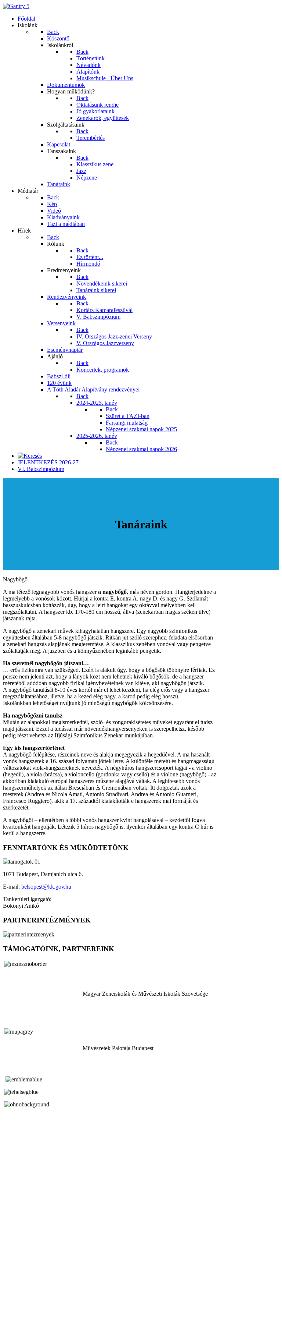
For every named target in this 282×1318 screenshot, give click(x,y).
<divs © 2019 (20, 1308)
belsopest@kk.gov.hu (46, 886)
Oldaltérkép (16, 1289)
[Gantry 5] (16, 6)
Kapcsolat (14, 1296)
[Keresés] (30, 456)
